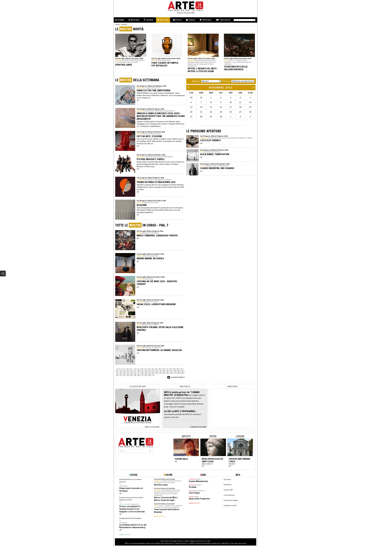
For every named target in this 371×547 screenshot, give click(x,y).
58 (178, 373)
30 (146, 371)
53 (160, 373)
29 (142, 371)
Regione (196, 81)
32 (153, 371)
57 (175, 373)
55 (168, 373)
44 (128, 373)
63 (128, 375)
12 (149, 369)
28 (139, 371)
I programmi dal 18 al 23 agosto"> (132, 523)
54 (164, 373)
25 (128, 371)
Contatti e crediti (230, 505)
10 (142, 369)
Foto (179, 20)
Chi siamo (227, 479)
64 (131, 375)
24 (124, 371)
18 (170, 369)
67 (142, 375)
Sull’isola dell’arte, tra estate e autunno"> (131, 485)
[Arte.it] (185, 6)
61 (120, 375)
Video (192, 20)
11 (145, 369)
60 (117, 375)
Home (121, 20)
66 (139, 375)
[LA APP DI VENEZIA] (137, 427)
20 (178, 369)
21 (181, 369)
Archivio (225, 20)
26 (131, 371)
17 (167, 369)
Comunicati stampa (231, 500)
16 (163, 369)
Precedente (188, 87)
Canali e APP (228, 490)
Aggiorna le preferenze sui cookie (200, 541)
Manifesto (227, 484)
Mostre (164, 20)
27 (135, 371)
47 (139, 373)
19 (174, 369)
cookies (186, 541)
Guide (149, 20)
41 (117, 373)
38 (175, 371)
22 (117, 371)
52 (157, 373)
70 (153, 375)
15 (160, 369)
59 (182, 373)
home (117, 24)
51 (153, 373)
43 (124, 373)
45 (131, 373)
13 (152, 369)
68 (146, 375)
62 (124, 375)
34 (160, 371)
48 (142, 373)
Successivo (253, 87)
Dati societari (165, 541)
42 (120, 373)
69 (149, 375)
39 (178, 371)
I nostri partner (229, 495)
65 (135, 375)
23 (120, 371)
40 (182, 371)
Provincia (225, 81)
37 (171, 371)
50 (149, 373)
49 (146, 373)
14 (156, 369)
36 (168, 371)
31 (149, 371)
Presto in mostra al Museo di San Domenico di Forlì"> (132, 505)
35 (164, 371)
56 (171, 373)
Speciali (207, 20)
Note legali (173, 541)
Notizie (135, 20)
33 (157, 371)
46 (135, 373)
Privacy (180, 541)
